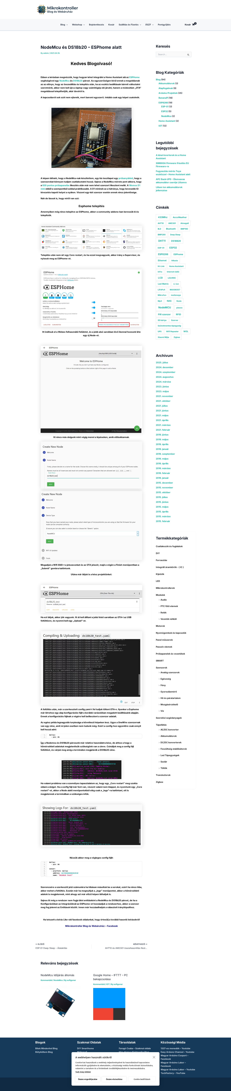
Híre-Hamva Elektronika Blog (134, 1052)
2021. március (163, 425)
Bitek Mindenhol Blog (46, 1048)
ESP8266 (163, 102)
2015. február (163, 521)
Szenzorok (161, 667)
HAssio (174, 260)
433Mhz (163, 217)
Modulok (160, 595)
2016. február (163, 473)
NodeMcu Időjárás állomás (57, 975)
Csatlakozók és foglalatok (169, 546)
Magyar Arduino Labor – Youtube (178, 1069)
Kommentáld (46, 980)
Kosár (111, 24)
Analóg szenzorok (170, 672)
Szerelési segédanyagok (169, 718)
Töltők (164, 768)
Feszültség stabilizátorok (174, 749)
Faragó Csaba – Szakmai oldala (135, 1048)
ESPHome (134, 77)
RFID (178, 314)
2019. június (162, 434)
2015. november (164, 487)
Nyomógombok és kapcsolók (171, 633)
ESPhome (178, 254)
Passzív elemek (164, 646)
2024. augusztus (165, 377)
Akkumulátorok (167, 83)
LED (158, 581)
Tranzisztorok (163, 775)
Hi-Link (161, 266)
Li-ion (176, 284)
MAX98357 (175, 289)
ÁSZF (148, 24)
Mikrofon (162, 295)
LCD (160, 277)
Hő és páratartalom (171, 698)
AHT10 (161, 223)
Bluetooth (171, 229)
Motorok (160, 626)
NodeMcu (64, 80)
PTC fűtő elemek (169, 606)
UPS (159, 331)
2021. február (163, 429)
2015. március (163, 516)
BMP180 (184, 229)
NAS (169, 301)
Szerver (174, 320)
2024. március (163, 381)
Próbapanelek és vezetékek (170, 653)
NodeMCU (164, 307)
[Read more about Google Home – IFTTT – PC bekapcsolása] (109, 1003)
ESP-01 (165, 106)
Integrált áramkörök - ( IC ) (170, 567)
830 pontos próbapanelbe (56, 185)
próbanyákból (126, 178)
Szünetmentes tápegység (169, 326)
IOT (107, 984)
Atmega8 (184, 223)
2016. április (162, 463)
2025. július (162, 362)
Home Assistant (167, 121)
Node (178, 301)
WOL (185, 331)
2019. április (162, 444)
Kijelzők (160, 574)
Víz (162, 711)
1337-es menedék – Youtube (175, 1048)
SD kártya (162, 320)
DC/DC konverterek (171, 742)
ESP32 (164, 111)
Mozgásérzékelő (169, 704)
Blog (62, 24)
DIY (158, 553)
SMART (160, 660)
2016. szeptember (165, 454)
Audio (164, 599)
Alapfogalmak (166, 88)
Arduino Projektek (168, 93)
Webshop (77, 24)
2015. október (163, 492)
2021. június (162, 410)
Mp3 (160, 301)
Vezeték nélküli (169, 619)
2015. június (162, 502)
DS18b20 (77, 80)
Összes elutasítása (114, 1079)
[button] (66, 25)
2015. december (164, 482)
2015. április (162, 511)
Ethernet (162, 260)
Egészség (166, 678)
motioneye (176, 295)
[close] (154, 1057)
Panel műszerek (164, 639)
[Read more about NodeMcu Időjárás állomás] (61, 1002)
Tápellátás (161, 724)
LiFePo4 (161, 289)
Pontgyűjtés (164, 24)
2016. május (162, 458)
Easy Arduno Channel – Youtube (177, 1052)
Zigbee (177, 337)
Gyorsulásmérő (169, 691)
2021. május (162, 415)
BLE (159, 229)
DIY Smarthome (85, 1048)
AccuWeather (180, 217)
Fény (163, 685)
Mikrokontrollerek (165, 588)
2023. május (162, 391)
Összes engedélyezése (87, 1079)
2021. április (162, 420)
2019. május (162, 439)
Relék (163, 612)
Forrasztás (161, 560)
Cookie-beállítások (142, 1079)
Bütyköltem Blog (44, 1052)
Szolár (164, 761)
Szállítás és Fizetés (128, 24)
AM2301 (172, 223)
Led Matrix (163, 284)
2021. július (162, 405)
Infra (160, 272)
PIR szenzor (164, 314)
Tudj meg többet (83, 1072)
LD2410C (172, 278)
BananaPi (163, 97)
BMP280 (161, 234)
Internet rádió (173, 272)
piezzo (179, 307)
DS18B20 (176, 241)
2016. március (163, 468)
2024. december (164, 367)
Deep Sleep (175, 234)
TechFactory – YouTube (173, 1073)
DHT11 (162, 240)
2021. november (164, 396)
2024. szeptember (165, 372)
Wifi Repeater (172, 331)
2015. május (162, 506)
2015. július (162, 497)
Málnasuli (82, 1052)
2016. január (162, 478)
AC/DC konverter (170, 729)
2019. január (162, 449)
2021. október (163, 401)
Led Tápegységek (170, 755)
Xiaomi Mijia (163, 337)
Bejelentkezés (96, 24)
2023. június (162, 386)
